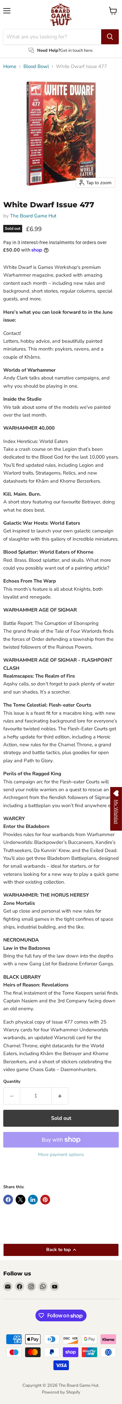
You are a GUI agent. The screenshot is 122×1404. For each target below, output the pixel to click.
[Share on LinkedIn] (33, 1199)
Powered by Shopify (61, 1392)
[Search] (110, 36)
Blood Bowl (36, 66)
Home (9, 66)
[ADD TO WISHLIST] (9, 1172)
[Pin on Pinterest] (45, 1199)
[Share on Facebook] (8, 1199)
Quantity (11, 1081)
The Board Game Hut (33, 216)
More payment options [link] (61, 1154)
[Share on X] (20, 1199)
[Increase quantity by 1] (60, 1095)
